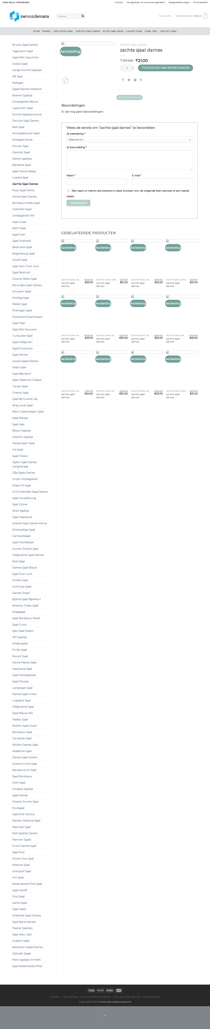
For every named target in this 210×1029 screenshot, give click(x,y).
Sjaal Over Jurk (22, 574)
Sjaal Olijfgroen (22, 342)
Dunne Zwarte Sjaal (25, 548)
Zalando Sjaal (21, 152)
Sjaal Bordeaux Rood (26, 618)
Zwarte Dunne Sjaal (25, 801)
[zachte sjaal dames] (77, 258)
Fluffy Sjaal (19, 649)
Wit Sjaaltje (19, 637)
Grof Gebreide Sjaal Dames (30, 491)
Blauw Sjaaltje (21, 430)
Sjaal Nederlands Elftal (27, 966)
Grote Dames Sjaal (24, 845)
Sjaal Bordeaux (22, 776)
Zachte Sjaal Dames (25, 184)
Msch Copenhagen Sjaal (28, 411)
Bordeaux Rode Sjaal (26, 203)
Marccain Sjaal (21, 827)
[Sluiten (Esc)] (3, 1009)
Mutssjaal (18, 808)
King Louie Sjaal (22, 405)
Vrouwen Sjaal (21, 291)
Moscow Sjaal (21, 864)
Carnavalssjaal (21, 536)
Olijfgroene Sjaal (23, 706)
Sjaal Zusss (19, 222)
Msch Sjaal (19, 228)
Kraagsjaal (18, 611)
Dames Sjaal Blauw (24, 567)
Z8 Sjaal (17, 76)
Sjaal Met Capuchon (25, 57)
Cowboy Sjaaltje (22, 789)
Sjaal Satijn (19, 909)
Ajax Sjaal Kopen (23, 630)
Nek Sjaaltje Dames (25, 833)
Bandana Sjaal (21, 165)
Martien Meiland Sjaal (26, 820)
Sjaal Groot (19, 624)
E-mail (136, 175)
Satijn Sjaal (19, 367)
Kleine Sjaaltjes (22, 158)
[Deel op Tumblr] (141, 80)
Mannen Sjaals (21, 839)
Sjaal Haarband (22, 517)
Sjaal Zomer (20, 504)
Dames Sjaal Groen (24, 694)
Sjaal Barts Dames (24, 921)
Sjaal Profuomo (22, 348)
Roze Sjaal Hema (113, 31)
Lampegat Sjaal (22, 687)
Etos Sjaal (18, 896)
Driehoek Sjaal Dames (26, 915)
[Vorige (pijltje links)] (3, 1023)
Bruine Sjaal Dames (25, 44)
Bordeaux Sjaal (22, 732)
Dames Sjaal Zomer (25, 757)
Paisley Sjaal (20, 719)
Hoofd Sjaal (19, 259)
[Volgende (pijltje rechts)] (13, 1023)
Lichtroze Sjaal (21, 586)
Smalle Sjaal (20, 580)
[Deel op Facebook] (123, 80)
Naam (71, 175)
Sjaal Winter (20, 354)
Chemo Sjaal (20, 392)
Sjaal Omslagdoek (24, 675)
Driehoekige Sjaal (23, 529)
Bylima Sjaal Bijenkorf (26, 599)
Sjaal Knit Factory (23, 814)
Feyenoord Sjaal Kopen (27, 316)
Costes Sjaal (20, 63)
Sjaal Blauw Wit (22, 713)
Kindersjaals (20, 643)
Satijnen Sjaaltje (22, 437)
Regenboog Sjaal (23, 253)
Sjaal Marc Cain (22, 934)
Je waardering (76, 133)
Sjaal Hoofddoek (23, 542)
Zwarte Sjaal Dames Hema (29, 523)
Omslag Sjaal (168, 31)
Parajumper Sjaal (23, 443)
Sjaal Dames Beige (24, 171)
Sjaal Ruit (18, 852)
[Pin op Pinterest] (135, 80)
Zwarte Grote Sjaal (24, 763)
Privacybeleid (200, 2)
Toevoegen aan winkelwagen (165, 67)
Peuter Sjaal (20, 146)
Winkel (46, 31)
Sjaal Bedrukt (21, 272)
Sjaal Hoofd (19, 890)
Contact (119, 2)
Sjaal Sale (18, 424)
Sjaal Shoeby (20, 681)
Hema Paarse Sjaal (24, 662)
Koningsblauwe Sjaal (26, 133)
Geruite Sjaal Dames (88, 31)
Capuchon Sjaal (63, 31)
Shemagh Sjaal (22, 310)
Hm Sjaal (18, 877)
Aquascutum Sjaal (24, 770)
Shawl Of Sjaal (21, 485)
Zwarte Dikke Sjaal (24, 278)
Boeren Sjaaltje (22, 95)
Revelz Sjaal (20, 656)
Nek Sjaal (18, 127)
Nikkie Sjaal (19, 304)
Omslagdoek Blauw (25, 101)
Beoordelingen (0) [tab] (129, 97)
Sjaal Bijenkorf (21, 373)
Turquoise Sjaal (22, 335)
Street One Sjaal (23, 858)
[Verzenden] (82, 16)
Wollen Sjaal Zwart (24, 725)
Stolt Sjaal (18, 782)
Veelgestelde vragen (179, 2)
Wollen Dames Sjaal (25, 744)
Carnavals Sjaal (22, 738)
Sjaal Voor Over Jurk (25, 266)
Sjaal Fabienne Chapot (27, 380)
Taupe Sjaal (20, 386)
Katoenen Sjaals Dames (27, 947)
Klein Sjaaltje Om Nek (26, 959)
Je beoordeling (77, 147)
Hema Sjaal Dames (24, 196)
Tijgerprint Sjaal (22, 51)
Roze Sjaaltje (20, 510)
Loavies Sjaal (134, 31)
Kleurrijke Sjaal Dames (27, 285)
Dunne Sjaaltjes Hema (27, 114)
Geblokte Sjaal (22, 209)
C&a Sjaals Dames (23, 472)
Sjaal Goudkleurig (24, 498)
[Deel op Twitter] (129, 80)
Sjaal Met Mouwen (24, 329)
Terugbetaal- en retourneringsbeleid (146, 2)
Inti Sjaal (17, 449)
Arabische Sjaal (22, 751)
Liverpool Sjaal (21, 871)
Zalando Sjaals (21, 953)
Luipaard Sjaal (21, 700)
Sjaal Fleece (20, 456)
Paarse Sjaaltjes (22, 928)
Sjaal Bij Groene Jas (24, 399)
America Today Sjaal (25, 605)
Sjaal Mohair (20, 795)
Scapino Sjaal (20, 940)
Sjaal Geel (151, 31)
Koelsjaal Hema (22, 139)
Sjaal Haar (18, 323)
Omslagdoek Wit (23, 215)
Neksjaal (17, 82)
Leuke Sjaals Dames (25, 361)
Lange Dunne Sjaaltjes (27, 70)
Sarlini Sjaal (19, 902)
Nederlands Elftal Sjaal (27, 883)
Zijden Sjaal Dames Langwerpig (24, 464)
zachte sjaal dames (68, 285)
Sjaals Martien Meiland (27, 89)
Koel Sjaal (18, 561)
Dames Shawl (21, 593)
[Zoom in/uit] (13, 1009)
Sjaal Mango (20, 418)
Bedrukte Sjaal (22, 247)
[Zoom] (65, 81)
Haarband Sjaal (22, 668)
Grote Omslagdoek (25, 479)
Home (36, 31)
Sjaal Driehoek (21, 240)
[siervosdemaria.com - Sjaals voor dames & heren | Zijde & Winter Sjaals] (26, 16)
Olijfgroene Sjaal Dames (28, 555)
